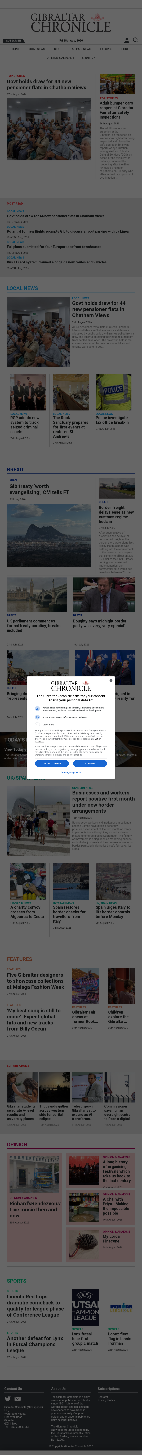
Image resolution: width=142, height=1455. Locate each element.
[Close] (111, 680)
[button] (71, 724)
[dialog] (71, 727)
